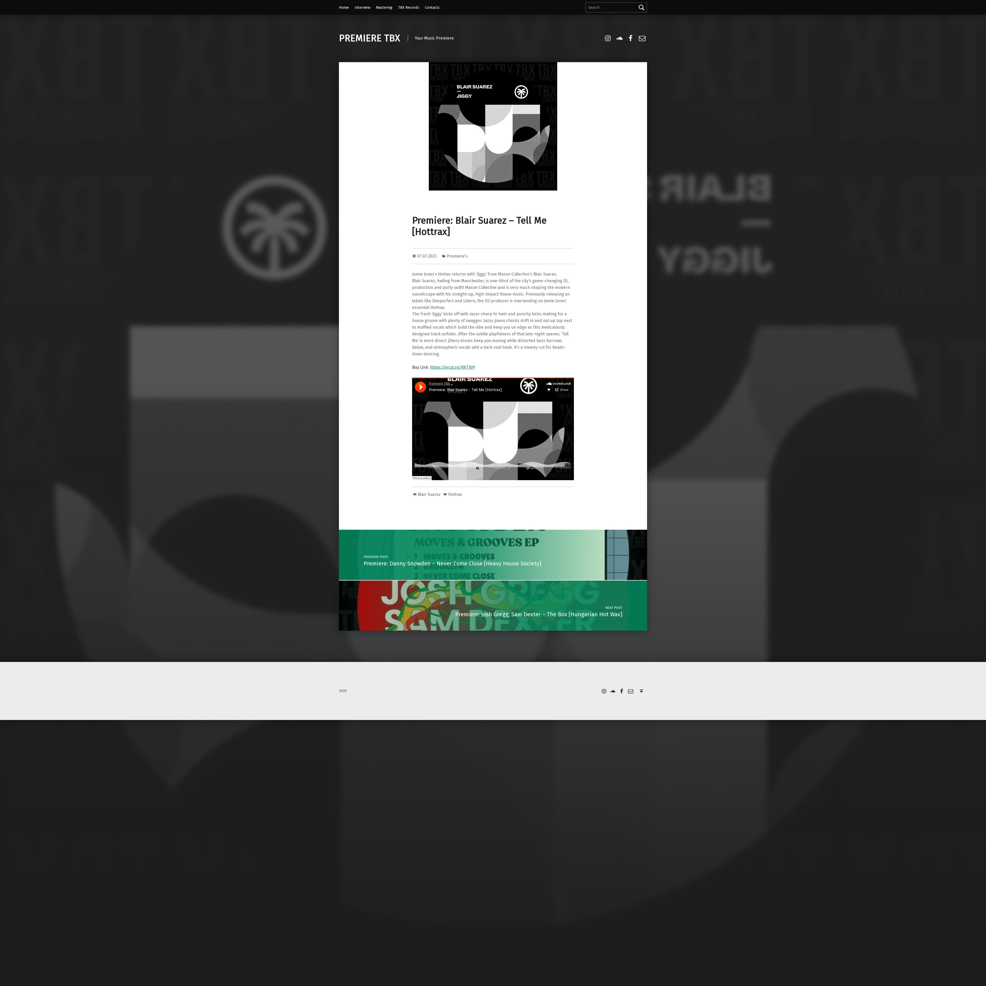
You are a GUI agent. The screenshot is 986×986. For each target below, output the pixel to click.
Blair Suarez (429, 494)
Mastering (384, 7)
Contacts (432, 7)
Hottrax (455, 494)
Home (344, 7)
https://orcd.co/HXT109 (452, 367)
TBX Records (408, 7)
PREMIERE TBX (369, 38)
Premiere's (457, 256)
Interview (362, 7)
